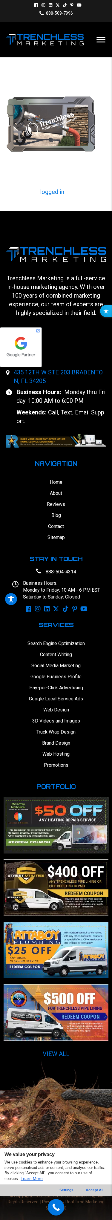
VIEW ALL (56, 1053)
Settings (66, 1190)
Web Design (56, 710)
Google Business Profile (56, 676)
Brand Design (56, 743)
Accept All (94, 1190)
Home (56, 482)
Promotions (56, 765)
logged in (52, 191)
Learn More (32, 1178)
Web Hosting (56, 754)
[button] (36, 5)
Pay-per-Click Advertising (56, 688)
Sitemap (56, 537)
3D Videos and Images (56, 721)
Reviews (56, 504)
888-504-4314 (61, 572)
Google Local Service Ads (56, 699)
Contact (56, 526)
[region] (56, 1184)
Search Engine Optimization (56, 643)
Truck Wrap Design (56, 732)
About (56, 493)
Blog (56, 515)
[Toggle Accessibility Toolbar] (11, 599)
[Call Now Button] (56, 1207)
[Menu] (101, 40)
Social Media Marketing (56, 665)
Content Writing (56, 654)
